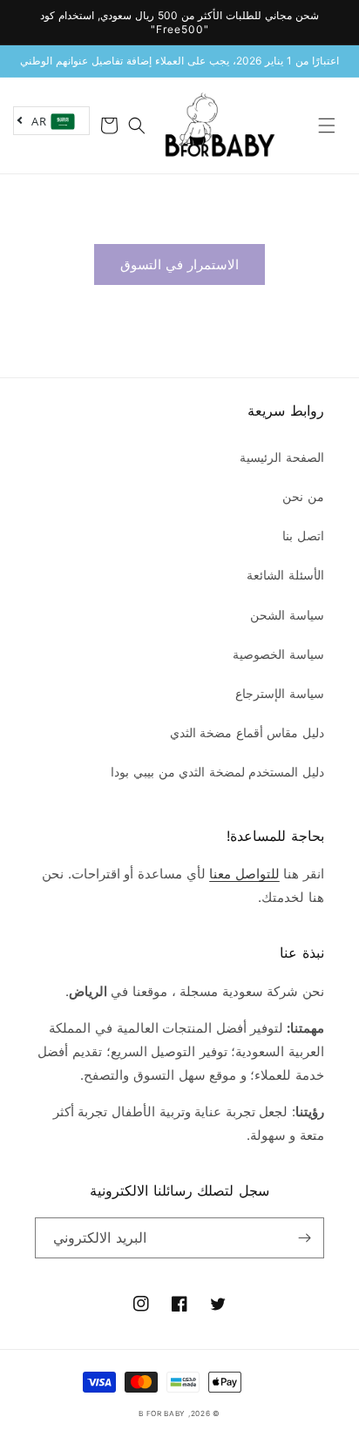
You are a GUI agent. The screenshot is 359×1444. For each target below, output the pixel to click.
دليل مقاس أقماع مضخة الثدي (247, 732)
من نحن (303, 496)
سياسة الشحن (287, 614)
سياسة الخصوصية (278, 654)
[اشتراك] (304, 1237)
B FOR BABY (162, 1413)
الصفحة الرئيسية (282, 457)
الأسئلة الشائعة (285, 574)
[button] (327, 125)
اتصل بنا (303, 535)
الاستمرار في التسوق (179, 264)
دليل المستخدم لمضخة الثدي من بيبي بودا (217, 771)
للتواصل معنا (244, 873)
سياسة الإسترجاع (279, 693)
